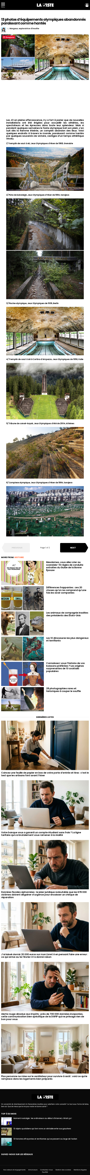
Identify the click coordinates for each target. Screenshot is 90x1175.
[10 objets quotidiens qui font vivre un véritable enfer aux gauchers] (6, 1132)
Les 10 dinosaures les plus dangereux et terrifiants (67, 639)
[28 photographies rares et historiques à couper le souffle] (22, 699)
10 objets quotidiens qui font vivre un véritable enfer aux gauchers (42, 1128)
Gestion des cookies (63, 1170)
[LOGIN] (87, 5)
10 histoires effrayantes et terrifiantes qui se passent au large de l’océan (45, 1139)
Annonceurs (33, 1170)
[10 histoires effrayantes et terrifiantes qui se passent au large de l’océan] (6, 1142)
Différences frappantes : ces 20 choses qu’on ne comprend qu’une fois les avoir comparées (66, 590)
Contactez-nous (46, 1170)
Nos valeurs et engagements (14, 1170)
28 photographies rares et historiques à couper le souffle (63, 690)
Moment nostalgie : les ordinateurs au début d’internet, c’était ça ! (42, 1118)
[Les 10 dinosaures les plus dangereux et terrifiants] (22, 649)
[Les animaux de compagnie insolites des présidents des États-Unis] (22, 623)
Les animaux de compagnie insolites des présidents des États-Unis (67, 614)
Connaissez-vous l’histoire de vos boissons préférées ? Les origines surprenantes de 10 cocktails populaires (65, 667)
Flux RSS (45, 1172)
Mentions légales (80, 1170)
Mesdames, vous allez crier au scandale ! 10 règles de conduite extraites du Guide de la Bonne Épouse (64, 566)
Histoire (19, 557)
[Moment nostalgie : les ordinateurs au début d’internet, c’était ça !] (6, 1121)
